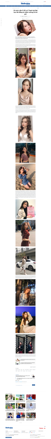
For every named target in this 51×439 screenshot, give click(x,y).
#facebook (34, 369)
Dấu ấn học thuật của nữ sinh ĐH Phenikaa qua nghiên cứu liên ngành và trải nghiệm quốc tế (20, 419)
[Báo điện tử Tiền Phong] (41, 428)
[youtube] (45, 1)
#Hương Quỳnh (27, 369)
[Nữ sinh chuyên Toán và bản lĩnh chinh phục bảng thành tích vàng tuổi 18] (10, 397)
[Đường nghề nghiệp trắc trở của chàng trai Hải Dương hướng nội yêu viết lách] (33, 376)
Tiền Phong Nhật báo (27, 1)
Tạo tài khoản (20, 381)
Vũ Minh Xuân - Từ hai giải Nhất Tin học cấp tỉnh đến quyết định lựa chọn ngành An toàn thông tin (20, 410)
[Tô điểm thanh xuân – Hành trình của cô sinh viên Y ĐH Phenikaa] (31, 406)
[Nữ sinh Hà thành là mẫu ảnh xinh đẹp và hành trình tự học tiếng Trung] (17, 360)
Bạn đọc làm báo (9, 437)
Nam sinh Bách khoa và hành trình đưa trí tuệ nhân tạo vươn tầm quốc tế (20, 401)
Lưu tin (1, 22)
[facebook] (30, 432)
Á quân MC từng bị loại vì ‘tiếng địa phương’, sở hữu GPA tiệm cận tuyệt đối (30, 401)
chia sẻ (22, 18)
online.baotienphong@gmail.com (25, 432)
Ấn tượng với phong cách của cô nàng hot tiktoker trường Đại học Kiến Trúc (26, 378)
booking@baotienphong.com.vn (17, 432)
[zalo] (35, 432)
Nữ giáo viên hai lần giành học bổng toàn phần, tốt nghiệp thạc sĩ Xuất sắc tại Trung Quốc (10, 410)
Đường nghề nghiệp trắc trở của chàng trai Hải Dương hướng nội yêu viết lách (23, 376)
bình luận (28, 18)
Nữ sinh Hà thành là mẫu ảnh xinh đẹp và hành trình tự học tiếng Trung (27, 360)
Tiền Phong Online (22, 1)
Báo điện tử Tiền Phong (25, 4)
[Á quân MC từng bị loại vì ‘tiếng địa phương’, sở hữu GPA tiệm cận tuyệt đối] (31, 397)
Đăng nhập (16, 381)
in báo (26, 18)
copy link (25, 18)
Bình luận (1, 24)
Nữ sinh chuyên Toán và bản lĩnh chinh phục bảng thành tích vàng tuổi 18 (10, 401)
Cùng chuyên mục (8, 393)
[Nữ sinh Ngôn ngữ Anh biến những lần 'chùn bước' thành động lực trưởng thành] (31, 415)
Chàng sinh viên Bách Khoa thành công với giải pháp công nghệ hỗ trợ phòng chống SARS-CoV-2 (27, 363)
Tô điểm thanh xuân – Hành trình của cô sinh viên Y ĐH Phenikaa (30, 410)
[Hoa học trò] (45, 428)
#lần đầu (31, 369)
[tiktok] (33, 432)
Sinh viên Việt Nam (9, 428)
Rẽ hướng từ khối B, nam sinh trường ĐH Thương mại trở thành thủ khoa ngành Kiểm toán (10, 419)
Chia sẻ (1, 20)
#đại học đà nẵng (18, 369)
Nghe (1, 19)
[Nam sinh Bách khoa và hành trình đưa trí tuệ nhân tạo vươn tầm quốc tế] (20, 397)
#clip (23, 369)
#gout (21, 369)
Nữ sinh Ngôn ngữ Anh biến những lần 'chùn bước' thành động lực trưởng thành (30, 419)
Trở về (1, 25)
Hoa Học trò (31, 1)
